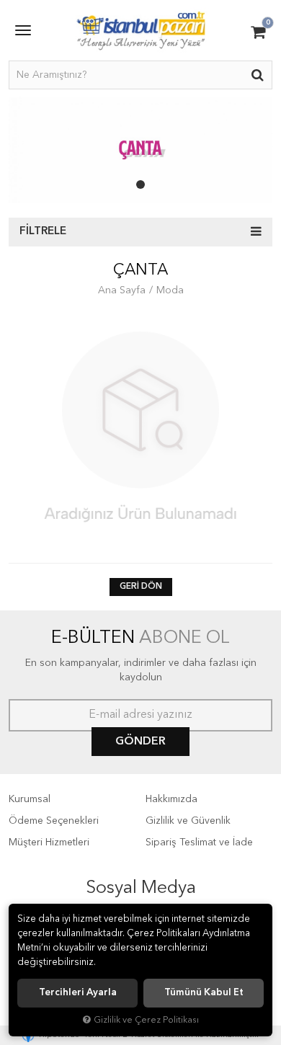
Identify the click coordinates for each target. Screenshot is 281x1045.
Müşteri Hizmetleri (49, 842)
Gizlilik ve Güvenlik (188, 821)
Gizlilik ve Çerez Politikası (146, 1020)
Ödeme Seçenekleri (54, 821)
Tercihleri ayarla (78, 992)
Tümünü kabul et (204, 992)
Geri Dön (141, 586)
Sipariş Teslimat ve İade (199, 842)
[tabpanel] (140, 150)
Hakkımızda (171, 799)
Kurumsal (29, 799)
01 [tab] (140, 184)
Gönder (140, 741)
